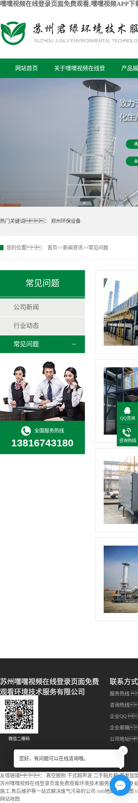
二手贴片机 (105, 775)
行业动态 (26, 325)
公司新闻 (26, 307)
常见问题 (98, 247)
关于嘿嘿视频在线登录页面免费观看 (79, 71)
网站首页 (26, 68)
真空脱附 (56, 775)
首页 (52, 247)
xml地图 (106, 791)
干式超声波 (79, 775)
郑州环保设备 (66, 221)
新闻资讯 (73, 247)
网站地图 (10, 799)
